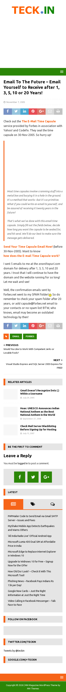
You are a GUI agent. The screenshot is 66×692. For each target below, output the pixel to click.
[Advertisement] (33, 42)
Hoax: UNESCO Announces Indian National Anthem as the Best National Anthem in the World (39, 411)
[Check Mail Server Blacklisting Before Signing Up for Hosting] (11, 430)
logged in (23, 463)
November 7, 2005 (15, 102)
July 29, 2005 (28, 398)
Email (15, 336)
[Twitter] (33, 477)
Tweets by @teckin (14, 650)
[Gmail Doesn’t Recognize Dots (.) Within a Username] (11, 394)
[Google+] (46, 477)
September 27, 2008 (32, 419)
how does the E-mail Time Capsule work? (32, 255)
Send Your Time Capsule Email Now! (28, 246)
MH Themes (33, 688)
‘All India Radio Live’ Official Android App (30, 536)
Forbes (30, 336)
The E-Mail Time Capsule (39, 121)
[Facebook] (19, 477)
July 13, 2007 (28, 433)
